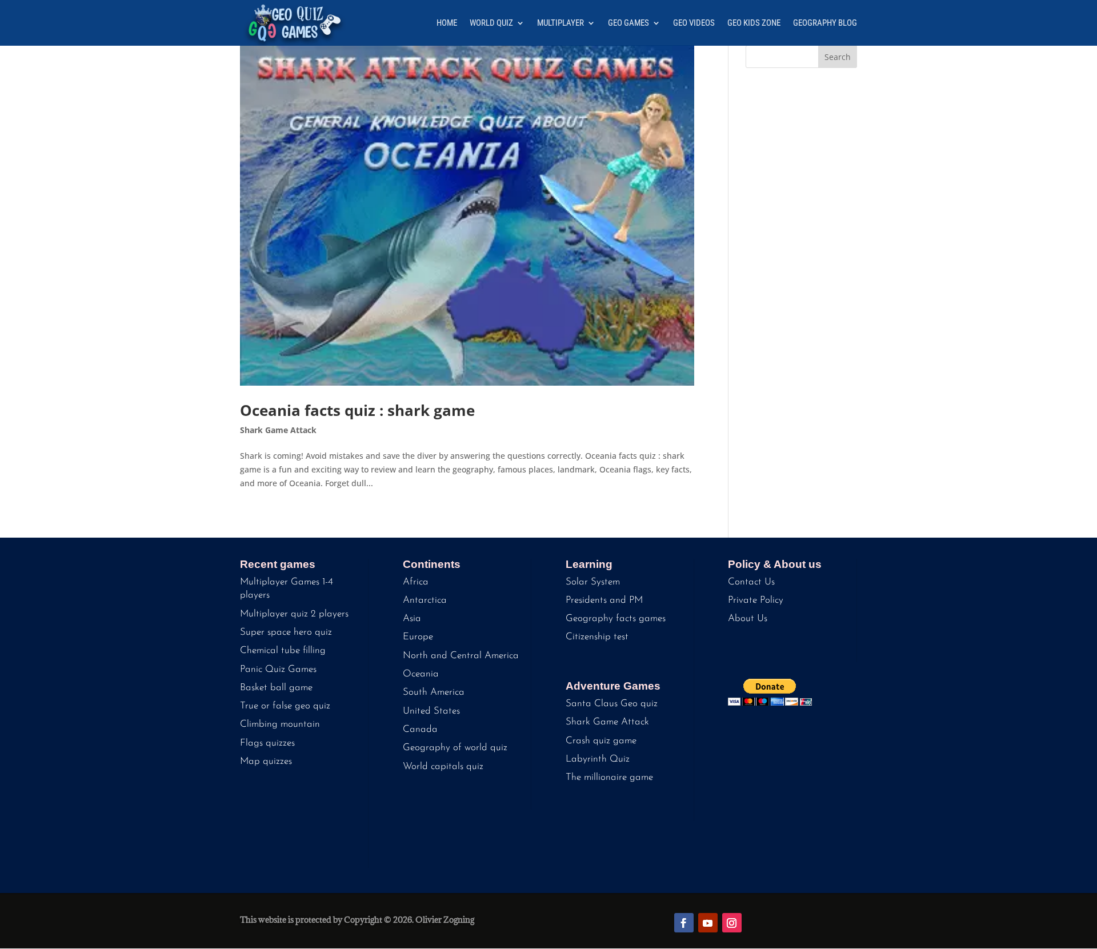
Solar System (593, 582)
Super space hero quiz (286, 632)
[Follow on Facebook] (684, 922)
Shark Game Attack (278, 430)
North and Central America (461, 655)
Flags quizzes (267, 743)
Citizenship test (597, 637)
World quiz (491, 23)
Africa (416, 582)
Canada (420, 729)
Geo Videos (694, 23)
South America (434, 692)
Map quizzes (266, 761)
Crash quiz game (601, 741)
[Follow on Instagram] (732, 922)
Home (447, 23)
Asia (412, 618)
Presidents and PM (604, 600)
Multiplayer (560, 23)
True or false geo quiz (285, 706)
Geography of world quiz (455, 747)
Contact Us (751, 582)
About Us (747, 618)
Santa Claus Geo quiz (612, 703)
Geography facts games (616, 618)
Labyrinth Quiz (598, 759)
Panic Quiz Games (278, 669)
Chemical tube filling (283, 650)
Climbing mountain (280, 724)
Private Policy (755, 600)
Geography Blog (825, 23)
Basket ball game (276, 687)
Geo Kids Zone (753, 23)
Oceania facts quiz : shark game (357, 410)
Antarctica (425, 600)
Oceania (421, 674)
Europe (418, 637)
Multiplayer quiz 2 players (294, 614)
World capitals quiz (443, 766)
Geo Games (628, 23)
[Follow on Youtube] (708, 922)
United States (431, 711)
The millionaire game (609, 777)
